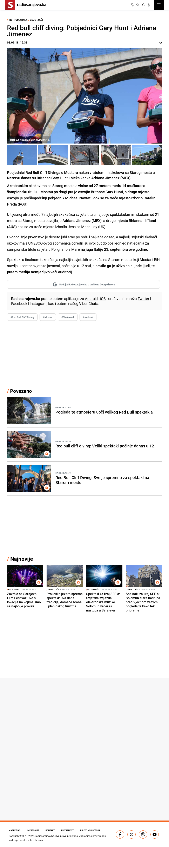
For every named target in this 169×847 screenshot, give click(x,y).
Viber (83, 303)
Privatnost (67, 830)
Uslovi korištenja (90, 830)
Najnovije (21, 558)
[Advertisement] (84, 354)
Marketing (14, 830)
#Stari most (67, 317)
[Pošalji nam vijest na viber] (143, 834)
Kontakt (50, 830)
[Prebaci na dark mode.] (132, 4)
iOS (103, 298)
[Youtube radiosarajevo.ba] (154, 834)
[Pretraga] (138, 5)
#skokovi (88, 317)
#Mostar (47, 317)
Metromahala (18, 19)
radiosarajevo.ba (44, 836)
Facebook (19, 303)
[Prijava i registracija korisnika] (143, 4)
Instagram (38, 303)
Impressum (33, 830)
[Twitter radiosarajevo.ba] (131, 834)
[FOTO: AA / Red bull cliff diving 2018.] (22, 155)
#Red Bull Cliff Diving (22, 317)
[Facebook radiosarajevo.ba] (120, 834)
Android (91, 298)
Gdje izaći (36, 19)
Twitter (143, 298)
